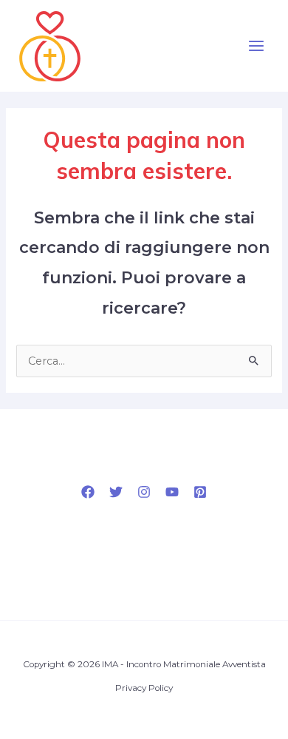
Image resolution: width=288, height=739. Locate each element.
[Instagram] (144, 492)
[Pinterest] (200, 492)
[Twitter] (116, 492)
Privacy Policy (144, 688)
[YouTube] (172, 492)
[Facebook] (88, 492)
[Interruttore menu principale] (256, 46)
